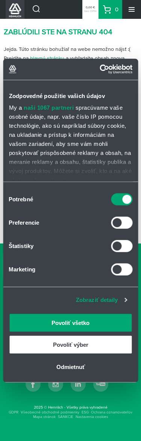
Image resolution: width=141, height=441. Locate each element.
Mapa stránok (44, 417)
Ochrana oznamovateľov (111, 412)
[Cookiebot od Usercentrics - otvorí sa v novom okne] (100, 69)
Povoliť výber (70, 344)
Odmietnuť (70, 366)
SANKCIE (65, 417)
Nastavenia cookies (92, 417)
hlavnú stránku (47, 58)
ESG (85, 412)
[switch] (121, 222)
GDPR (13, 412)
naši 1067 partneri (49, 107)
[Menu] (131, 9)
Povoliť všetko (70, 322)
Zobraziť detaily (97, 300)
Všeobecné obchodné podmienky (50, 412)
